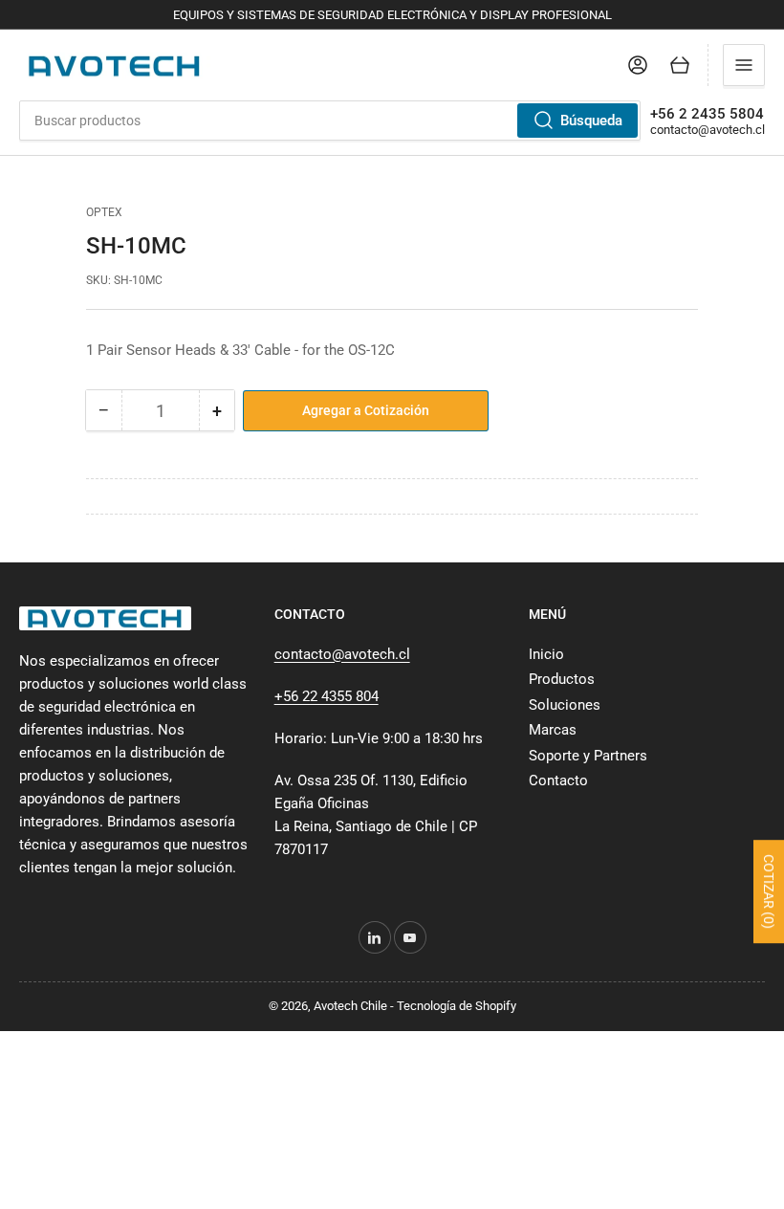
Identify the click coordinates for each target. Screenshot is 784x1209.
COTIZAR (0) (768, 891)
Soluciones (564, 705)
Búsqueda (591, 120)
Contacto (558, 780)
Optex (104, 212)
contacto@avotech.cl (707, 129)
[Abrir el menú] (744, 65)
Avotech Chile (350, 1006)
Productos (562, 679)
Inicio (546, 654)
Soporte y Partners (588, 755)
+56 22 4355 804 (326, 696)
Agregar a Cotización (365, 410)
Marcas (553, 729)
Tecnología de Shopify (456, 1006)
